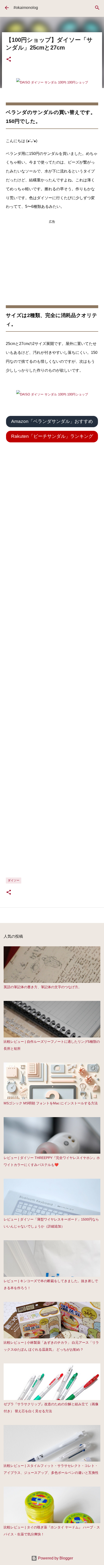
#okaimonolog (26, 8)
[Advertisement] (52, 256)
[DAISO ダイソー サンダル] (52, 82)
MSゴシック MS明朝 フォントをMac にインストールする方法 (51, 1103)
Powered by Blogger (55, 1558)
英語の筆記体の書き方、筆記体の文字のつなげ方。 (43, 987)
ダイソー (13, 880)
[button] (9, 59)
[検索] (97, 7)
